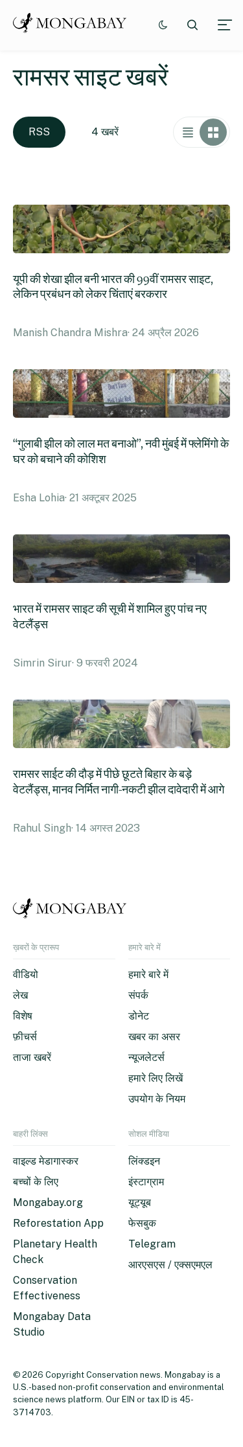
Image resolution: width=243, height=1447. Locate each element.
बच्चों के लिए (35, 1182)
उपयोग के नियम (156, 1099)
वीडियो (25, 974)
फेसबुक (142, 1223)
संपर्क (138, 995)
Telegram (152, 1244)
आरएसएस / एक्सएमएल (170, 1265)
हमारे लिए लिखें (155, 1078)
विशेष (22, 1016)
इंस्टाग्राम (146, 1182)
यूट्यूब (139, 1202)
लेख (20, 995)
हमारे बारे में (148, 974)
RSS (39, 132)
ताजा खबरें (32, 1057)
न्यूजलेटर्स (146, 1057)
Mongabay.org (48, 1202)
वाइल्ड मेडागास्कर (45, 1161)
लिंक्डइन (144, 1161)
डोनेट (138, 1016)
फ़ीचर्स (25, 1037)
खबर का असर (154, 1037)
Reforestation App (58, 1223)
